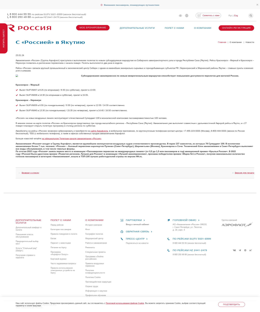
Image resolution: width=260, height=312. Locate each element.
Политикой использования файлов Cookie (125, 303)
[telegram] (239, 250)
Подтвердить (231, 304)
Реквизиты (90, 247)
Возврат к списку (30, 173)
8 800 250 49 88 (46, 17)
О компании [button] (202, 28)
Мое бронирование (93, 28)
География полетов (94, 234)
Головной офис (184, 220)
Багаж (53, 238)
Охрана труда (91, 286)
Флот (87, 229)
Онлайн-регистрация (236, 28)
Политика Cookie (93, 277)
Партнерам (134, 220)
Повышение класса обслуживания (24, 235)
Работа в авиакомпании (96, 243)
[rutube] (250, 250)
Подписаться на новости (137, 243)
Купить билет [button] (3, 38)
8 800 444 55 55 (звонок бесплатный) (189, 243)
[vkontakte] (234, 250)
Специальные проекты (95, 252)
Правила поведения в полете (64, 234)
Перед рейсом (57, 225)
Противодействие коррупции (98, 282)
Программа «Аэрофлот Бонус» (59, 253)
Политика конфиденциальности (95, 271)
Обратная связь (137, 231)
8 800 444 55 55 (48, 14)
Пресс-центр (135, 239)
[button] (250, 15)
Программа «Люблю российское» (94, 257)
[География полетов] (186, 15)
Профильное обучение (95, 295)
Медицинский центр (94, 238)
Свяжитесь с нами (211, 15)
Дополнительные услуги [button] (137, 28)
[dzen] (245, 250)
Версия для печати (244, 173)
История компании (93, 225)
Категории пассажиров (61, 229)
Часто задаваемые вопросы (63, 263)
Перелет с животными (61, 243)
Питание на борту (59, 247)
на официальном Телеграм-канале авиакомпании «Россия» (71, 138)
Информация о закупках (96, 291)
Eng (236, 15)
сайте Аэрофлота (99, 131)
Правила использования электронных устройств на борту (63, 270)
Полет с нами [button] (174, 28)
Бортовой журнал (59, 259)
